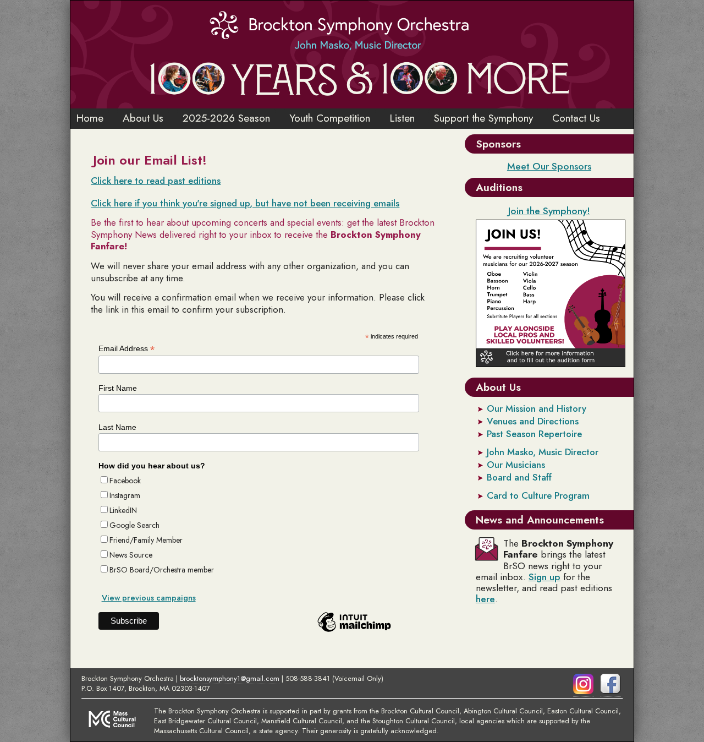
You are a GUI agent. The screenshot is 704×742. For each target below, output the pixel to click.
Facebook (125, 480)
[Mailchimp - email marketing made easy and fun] (354, 632)
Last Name (117, 427)
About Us (143, 118)
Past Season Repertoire (534, 433)
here (485, 599)
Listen (402, 118)
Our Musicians (516, 464)
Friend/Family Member (146, 539)
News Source (130, 554)
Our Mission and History (536, 408)
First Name (117, 388)
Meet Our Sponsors (549, 166)
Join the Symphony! (549, 211)
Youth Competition (329, 118)
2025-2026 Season (226, 118)
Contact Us (576, 118)
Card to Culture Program (538, 495)
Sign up (544, 577)
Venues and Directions (533, 421)
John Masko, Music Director (542, 452)
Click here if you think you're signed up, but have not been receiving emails (245, 203)
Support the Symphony (483, 118)
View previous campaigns (149, 598)
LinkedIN (123, 510)
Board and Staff (519, 477)
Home (89, 118)
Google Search (134, 525)
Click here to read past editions (156, 180)
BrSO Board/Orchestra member (161, 569)
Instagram (124, 495)
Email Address (126, 348)
